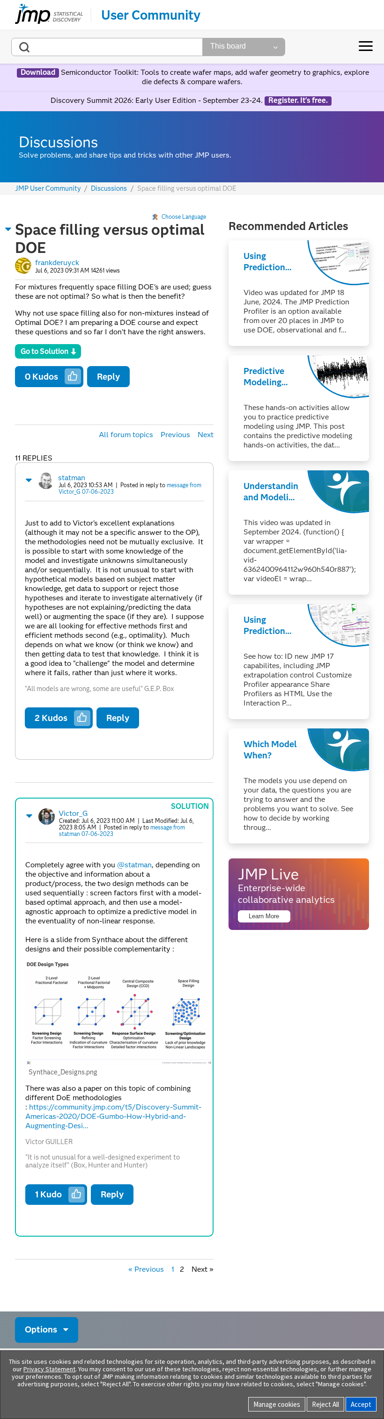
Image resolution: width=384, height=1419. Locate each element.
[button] (8, 229)
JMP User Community (48, 189)
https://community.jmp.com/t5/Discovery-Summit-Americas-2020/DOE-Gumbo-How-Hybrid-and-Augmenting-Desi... (113, 1116)
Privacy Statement (49, 1369)
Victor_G (73, 813)
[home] (49, 15)
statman (71, 477)
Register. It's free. (298, 100)
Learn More (264, 916)
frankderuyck (57, 262)
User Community (150, 14)
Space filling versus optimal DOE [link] (186, 188)
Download (38, 72)
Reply (108, 376)
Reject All (325, 1404)
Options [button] (41, 1329)
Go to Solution (44, 351)
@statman (134, 864)
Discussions (109, 189)
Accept (361, 1404)
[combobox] (107, 47)
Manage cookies (276, 1404)
